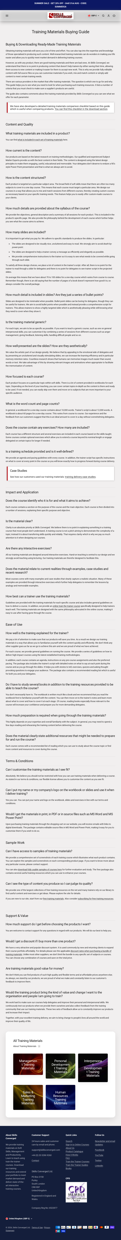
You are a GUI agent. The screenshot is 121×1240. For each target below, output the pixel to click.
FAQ (68, 1158)
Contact (35, 1160)
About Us (70, 1148)
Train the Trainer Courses (77, 1161)
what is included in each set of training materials (40, 139)
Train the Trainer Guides (77, 1165)
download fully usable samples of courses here (40, 869)
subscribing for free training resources (95, 898)
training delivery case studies (80, 476)
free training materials (53, 898)
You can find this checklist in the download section (81, 109)
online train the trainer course (66, 606)
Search (69, 1141)
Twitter (98, 1160)
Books (68, 1168)
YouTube (99, 1155)
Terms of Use (37, 1227)
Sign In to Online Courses (77, 1144)
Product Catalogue (74, 1151)
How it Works (72, 1155)
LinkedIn (99, 1165)
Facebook (99, 1150)
